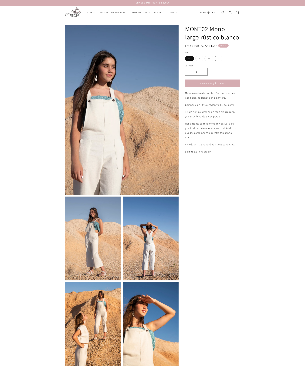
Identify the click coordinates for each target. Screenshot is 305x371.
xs (189, 58)
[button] (90, 12)
